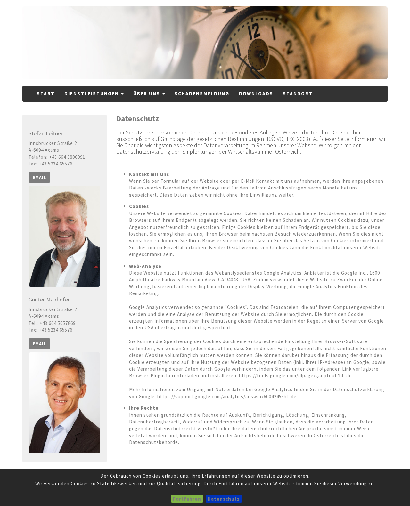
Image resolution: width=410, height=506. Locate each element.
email (39, 177)
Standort (298, 94)
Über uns (147, 94)
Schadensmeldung (202, 94)
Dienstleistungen (92, 94)
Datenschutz (224, 499)
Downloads (256, 94)
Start (46, 94)
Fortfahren (187, 499)
